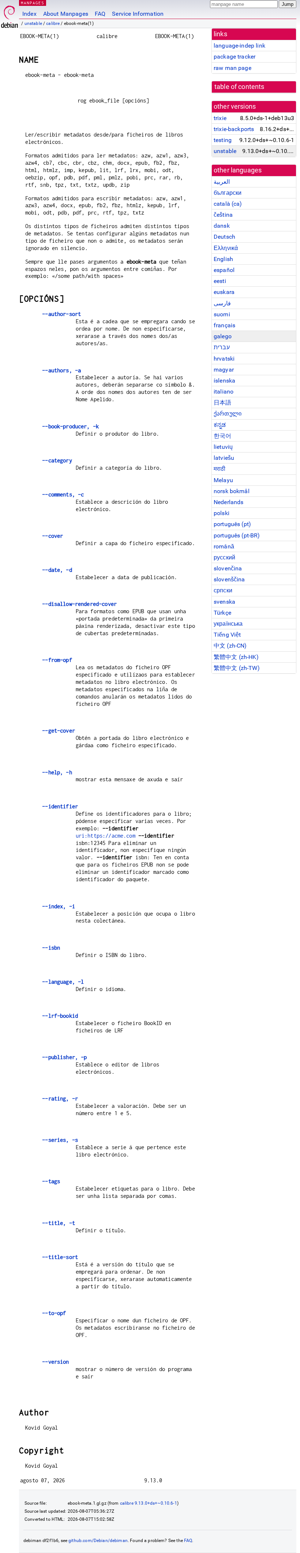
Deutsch (224, 236)
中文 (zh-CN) (230, 645)
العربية (222, 181)
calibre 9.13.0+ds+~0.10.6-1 (148, 1503)
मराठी (219, 468)
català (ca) (228, 203)
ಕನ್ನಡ (220, 424)
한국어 (222, 435)
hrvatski (224, 358)
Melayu (223, 480)
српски (223, 590)
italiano (223, 391)
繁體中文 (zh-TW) (237, 667)
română (224, 546)
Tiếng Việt (227, 634)
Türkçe (222, 612)
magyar (224, 369)
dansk (222, 225)
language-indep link (239, 45)
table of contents (239, 86)
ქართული (227, 413)
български (227, 192)
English (223, 259)
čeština (223, 214)
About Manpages (65, 13)
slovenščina (229, 579)
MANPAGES (32, 2)
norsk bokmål (232, 491)
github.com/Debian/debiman (98, 1540)
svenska (224, 601)
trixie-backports (234, 129)
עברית (222, 347)
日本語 (222, 402)
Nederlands (229, 502)
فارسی (222, 303)
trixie (220, 118)
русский (224, 557)
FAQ (100, 13)
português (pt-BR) (237, 535)
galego (223, 336)
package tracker (234, 56)
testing (223, 140)
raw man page (232, 67)
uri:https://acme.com (105, 836)
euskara (224, 291)
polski (221, 513)
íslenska (224, 380)
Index (29, 13)
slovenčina (228, 568)
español (224, 270)
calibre (53, 23)
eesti (220, 281)
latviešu (224, 457)
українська (228, 623)
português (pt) (232, 524)
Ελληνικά (226, 248)
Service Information (138, 13)
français (224, 325)
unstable (33, 23)
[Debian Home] (9, 15)
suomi (222, 314)
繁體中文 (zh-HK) (236, 656)
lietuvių (223, 446)
